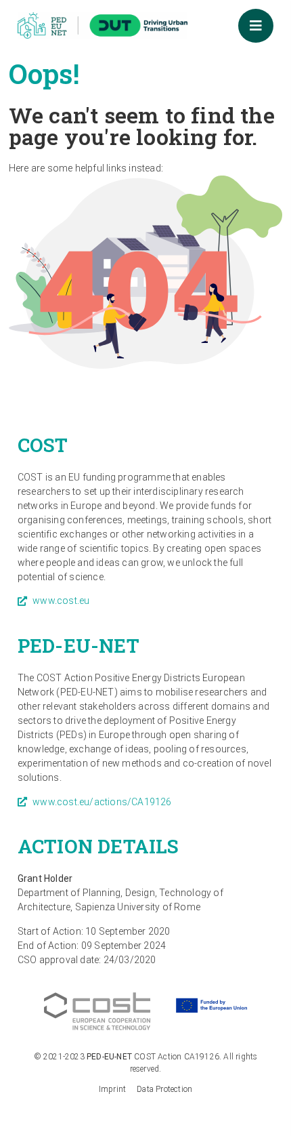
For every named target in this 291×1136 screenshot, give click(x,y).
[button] (255, 26)
